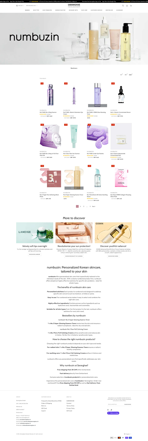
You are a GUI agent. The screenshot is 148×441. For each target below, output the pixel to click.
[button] (123, 5)
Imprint (43, 411)
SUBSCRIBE (127, 404)
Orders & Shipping (46, 403)
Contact (69, 403)
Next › (94, 206)
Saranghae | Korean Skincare (27, 434)
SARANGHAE (70, 401)
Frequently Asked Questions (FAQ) (51, 401)
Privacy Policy (71, 408)
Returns (43, 406)
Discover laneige (34, 254)
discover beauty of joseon (73, 256)
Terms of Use (70, 406)
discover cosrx (113, 256)
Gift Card (44, 408)
